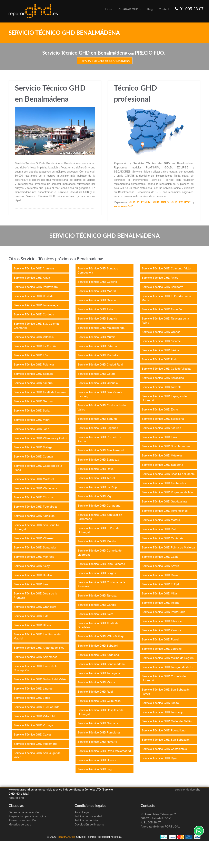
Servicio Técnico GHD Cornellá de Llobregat (100, 552)
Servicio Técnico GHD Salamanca (35, 656)
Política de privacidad (88, 816)
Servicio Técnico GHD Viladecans (35, 488)
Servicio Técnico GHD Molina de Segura (168, 657)
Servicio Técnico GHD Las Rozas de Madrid (37, 636)
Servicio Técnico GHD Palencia (34, 364)
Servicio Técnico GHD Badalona (98, 654)
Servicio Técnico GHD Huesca (97, 760)
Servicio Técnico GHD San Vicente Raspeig (100, 394)
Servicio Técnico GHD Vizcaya (33, 725)
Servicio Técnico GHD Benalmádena (101, 664)
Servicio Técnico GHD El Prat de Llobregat (98, 530)
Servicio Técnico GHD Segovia (97, 318)
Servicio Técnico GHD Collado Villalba (166, 368)
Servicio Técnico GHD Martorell (34, 479)
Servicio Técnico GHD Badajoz (33, 373)
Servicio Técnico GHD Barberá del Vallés (40, 679)
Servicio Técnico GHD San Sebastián (166, 739)
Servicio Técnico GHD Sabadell (98, 645)
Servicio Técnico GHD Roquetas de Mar (167, 492)
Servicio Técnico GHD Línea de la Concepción (35, 668)
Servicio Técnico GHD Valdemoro (35, 743)
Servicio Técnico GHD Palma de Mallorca (168, 547)
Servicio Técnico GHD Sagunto (98, 418)
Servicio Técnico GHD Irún (31, 355)
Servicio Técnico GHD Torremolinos (165, 510)
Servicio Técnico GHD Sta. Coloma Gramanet (36, 325)
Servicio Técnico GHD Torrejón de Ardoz (168, 667)
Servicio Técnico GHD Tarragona (99, 673)
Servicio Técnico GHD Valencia (34, 337)
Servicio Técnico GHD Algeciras (34, 515)
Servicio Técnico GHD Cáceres (34, 497)
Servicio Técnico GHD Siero (95, 614)
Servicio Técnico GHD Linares (33, 688)
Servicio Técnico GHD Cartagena (99, 505)
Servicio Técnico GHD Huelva (33, 575)
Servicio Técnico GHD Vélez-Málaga (101, 636)
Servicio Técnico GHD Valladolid (34, 716)
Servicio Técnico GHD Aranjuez (34, 268)
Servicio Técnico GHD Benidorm (162, 286)
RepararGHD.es (66, 836)
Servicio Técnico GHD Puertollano (164, 730)
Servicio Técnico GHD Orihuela (98, 383)
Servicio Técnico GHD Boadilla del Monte (168, 473)
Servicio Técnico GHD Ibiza (159, 437)
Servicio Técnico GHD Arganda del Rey (39, 647)
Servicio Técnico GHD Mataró (161, 519)
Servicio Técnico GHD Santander (35, 547)
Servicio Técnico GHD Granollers (35, 606)
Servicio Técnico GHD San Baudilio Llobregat (36, 527)
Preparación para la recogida (27, 816)
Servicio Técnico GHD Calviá (32, 734)
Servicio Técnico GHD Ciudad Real (100, 364)
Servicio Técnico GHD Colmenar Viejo (166, 268)
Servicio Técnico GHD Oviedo (97, 300)
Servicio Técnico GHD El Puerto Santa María (166, 298)
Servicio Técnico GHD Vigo (95, 496)
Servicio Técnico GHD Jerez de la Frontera (35, 595)
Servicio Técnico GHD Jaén (31, 429)
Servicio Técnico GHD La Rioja (97, 487)
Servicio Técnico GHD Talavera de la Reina (165, 320)
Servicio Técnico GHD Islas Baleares (101, 563)
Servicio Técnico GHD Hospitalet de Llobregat (101, 712)
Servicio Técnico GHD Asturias (161, 427)
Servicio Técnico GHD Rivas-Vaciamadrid (104, 750)
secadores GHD (123, 206)
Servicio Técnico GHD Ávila (95, 309)
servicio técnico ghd (187, 789)
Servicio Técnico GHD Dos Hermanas (166, 446)
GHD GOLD (161, 202)
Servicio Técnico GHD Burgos (97, 573)
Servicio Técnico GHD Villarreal (34, 538)
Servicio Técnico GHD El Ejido (161, 584)
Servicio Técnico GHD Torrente (162, 387)
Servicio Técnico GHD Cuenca (33, 456)
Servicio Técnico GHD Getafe (97, 373)
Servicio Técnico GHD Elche (160, 409)
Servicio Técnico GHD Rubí (95, 691)
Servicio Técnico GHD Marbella (98, 355)
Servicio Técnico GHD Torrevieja (162, 712)
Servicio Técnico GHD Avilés (160, 277)
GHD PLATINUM (140, 202)
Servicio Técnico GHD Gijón (160, 758)
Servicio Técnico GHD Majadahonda (101, 327)
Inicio (108, 9)
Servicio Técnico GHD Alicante (161, 341)
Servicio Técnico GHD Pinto (159, 529)
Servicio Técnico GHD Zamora (161, 630)
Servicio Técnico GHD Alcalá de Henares (40, 392)
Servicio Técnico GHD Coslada (33, 296)
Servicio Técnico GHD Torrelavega (36, 305)
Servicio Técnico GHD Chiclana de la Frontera (101, 584)
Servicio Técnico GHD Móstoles (162, 455)
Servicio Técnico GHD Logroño (162, 648)
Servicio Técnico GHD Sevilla (160, 565)
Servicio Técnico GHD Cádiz (160, 556)
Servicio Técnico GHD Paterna (97, 346)
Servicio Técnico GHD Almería (33, 383)
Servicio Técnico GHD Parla (160, 359)
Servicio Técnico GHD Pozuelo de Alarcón (99, 439)
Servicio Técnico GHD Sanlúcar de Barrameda (100, 516)
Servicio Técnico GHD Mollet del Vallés (167, 721)
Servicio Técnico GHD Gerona (33, 401)
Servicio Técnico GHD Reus (95, 468)
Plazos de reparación (22, 820)
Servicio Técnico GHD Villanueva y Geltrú (40, 438)
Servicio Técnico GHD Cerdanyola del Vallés (102, 407)
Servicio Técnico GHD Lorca (32, 697)
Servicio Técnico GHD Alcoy (32, 565)
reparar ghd (16, 797)
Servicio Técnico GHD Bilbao (160, 702)
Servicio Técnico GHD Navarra (97, 741)
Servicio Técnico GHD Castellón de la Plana (38, 467)
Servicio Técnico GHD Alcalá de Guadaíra (98, 625)
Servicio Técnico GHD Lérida (160, 350)
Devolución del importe (89, 824)
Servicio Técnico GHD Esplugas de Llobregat (164, 398)
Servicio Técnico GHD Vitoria (96, 682)
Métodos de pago (20, 824)
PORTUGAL (172, 826)
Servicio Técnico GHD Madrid (97, 291)
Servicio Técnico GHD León (31, 584)
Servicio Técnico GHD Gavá (160, 575)
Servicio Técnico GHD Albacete (162, 621)
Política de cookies (86, 820)
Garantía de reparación (24, 812)
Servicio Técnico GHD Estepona (162, 464)
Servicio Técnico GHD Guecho (97, 281)
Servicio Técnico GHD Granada (98, 723)
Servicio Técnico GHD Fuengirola (35, 506)
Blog (150, 9)
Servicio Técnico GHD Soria (32, 410)
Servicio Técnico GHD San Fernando (101, 450)
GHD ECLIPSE (181, 202)
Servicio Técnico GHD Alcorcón (162, 309)
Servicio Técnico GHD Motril (32, 419)
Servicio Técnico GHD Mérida (97, 541)
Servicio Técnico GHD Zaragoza (98, 459)
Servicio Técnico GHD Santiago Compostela (98, 270)
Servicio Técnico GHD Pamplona (99, 732)
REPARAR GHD (128, 9)
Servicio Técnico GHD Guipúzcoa (99, 700)
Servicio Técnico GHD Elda (31, 616)
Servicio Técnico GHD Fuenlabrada (36, 707)
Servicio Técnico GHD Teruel (96, 478)
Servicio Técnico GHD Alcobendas (164, 483)
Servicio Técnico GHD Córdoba (34, 314)
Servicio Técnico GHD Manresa (34, 556)
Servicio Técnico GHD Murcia (97, 337)
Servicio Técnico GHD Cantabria (162, 538)
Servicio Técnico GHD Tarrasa (97, 595)
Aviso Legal (81, 812)
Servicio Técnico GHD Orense (161, 331)
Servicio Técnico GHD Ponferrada (163, 611)
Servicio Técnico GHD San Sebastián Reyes (166, 691)
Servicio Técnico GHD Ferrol (160, 639)
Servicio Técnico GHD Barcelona (163, 418)
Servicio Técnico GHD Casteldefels (164, 748)
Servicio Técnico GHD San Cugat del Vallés (37, 755)
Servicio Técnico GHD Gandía (97, 604)
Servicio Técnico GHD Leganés (98, 427)
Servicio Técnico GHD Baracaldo (163, 377)
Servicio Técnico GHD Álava (32, 277)
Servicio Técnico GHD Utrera (32, 625)
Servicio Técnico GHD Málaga (33, 447)
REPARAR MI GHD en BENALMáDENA (104, 60)
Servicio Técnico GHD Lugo (95, 769)
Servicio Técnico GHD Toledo (160, 602)
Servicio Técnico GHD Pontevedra (36, 286)
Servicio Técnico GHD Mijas (160, 593)
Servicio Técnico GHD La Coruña (35, 346)
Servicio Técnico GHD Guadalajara (164, 501)
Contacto (164, 9)
